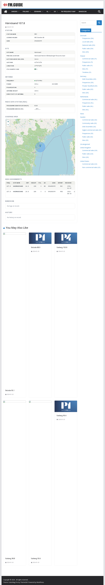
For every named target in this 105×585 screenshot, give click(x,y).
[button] (18, 11)
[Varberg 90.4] (66, 402)
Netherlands (84, 97)
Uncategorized (85, 144)
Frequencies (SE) (87, 133)
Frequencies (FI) (87, 62)
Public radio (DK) (87, 48)
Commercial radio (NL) (89, 99)
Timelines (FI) (86, 72)
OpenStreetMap (67, 174)
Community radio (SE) (89, 123)
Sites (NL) (85, 110)
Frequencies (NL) (88, 103)
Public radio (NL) (87, 106)
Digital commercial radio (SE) (91, 130)
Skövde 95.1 (9, 390)
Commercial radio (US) (89, 164)
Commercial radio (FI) (89, 59)
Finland (26, 11)
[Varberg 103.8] (66, 234)
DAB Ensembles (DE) (89, 79)
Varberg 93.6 (36, 558)
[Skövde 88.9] (40, 234)
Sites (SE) (85, 140)
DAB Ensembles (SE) (89, 127)
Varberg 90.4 (61, 415)
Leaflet (62, 174)
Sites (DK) (85, 52)
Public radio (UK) (87, 154)
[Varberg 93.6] (40, 402)
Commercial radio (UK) (89, 150)
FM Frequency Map (68, 11)
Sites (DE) (85, 93)
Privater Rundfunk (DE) (89, 86)
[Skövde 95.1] (14, 234)
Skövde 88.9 (35, 247)
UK (55, 11)
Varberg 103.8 (62, 247)
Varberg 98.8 (10, 558)
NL (48, 11)
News (82, 114)
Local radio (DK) (87, 42)
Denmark (37, 11)
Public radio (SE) (87, 137)
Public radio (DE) (87, 89)
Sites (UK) (85, 157)
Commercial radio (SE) (89, 120)
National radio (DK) (88, 45)
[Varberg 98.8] (14, 402)
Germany (83, 76)
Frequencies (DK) (88, 38)
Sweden (14, 11)
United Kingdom (85, 148)
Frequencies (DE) (88, 82)
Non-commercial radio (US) (91, 167)
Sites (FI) (85, 69)
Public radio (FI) (87, 65)
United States (84, 161)
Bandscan (83, 11)
